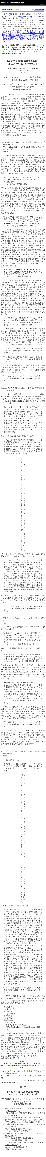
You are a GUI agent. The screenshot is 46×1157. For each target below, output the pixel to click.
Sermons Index (7, 9)
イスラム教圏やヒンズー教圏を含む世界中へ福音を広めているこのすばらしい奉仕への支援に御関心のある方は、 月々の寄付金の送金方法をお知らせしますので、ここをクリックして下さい (23, 37)
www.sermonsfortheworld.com (29, 16)
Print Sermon (39, 10)
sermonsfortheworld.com (12, 3)
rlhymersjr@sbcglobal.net (11, 53)
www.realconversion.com (12, 1065)
